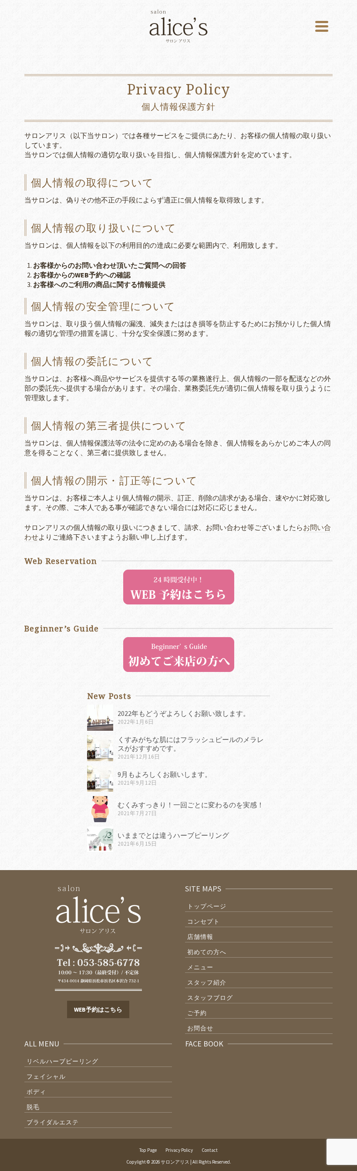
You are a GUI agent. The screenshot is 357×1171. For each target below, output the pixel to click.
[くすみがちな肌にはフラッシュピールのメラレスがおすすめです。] (100, 748)
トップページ (206, 906)
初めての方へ (206, 952)
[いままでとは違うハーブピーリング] (100, 840)
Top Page (148, 1150)
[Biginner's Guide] (178, 653)
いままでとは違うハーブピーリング (173, 835)
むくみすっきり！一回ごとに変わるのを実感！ (191, 804)
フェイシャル (46, 1076)
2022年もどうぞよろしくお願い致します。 (184, 713)
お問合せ (200, 1028)
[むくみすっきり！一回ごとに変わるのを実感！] (100, 809)
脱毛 (33, 1107)
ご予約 (197, 1013)
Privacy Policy (179, 1150)
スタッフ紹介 (206, 982)
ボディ (36, 1092)
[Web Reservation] (178, 586)
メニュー (200, 967)
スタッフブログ (210, 998)
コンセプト (203, 921)
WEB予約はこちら (98, 1009)
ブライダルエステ (53, 1122)
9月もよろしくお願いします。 (165, 774)
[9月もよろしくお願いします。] (100, 779)
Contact (210, 1150)
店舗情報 (200, 937)
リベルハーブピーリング (62, 1061)
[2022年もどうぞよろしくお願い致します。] (100, 718)
